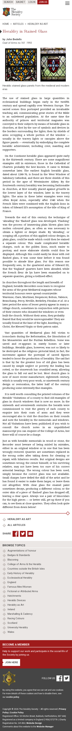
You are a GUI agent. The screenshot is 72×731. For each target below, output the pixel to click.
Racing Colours (16, 618)
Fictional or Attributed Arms (23, 591)
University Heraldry (18, 627)
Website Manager (45, 726)
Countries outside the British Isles (26, 568)
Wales (11, 631)
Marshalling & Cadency (20, 613)
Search (8, 2)
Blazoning (13, 559)
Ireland (11, 609)
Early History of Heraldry (21, 573)
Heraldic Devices (17, 600)
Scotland (12, 622)
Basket (20, 2)
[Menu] (67, 3)
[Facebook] (59, 678)
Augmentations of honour (22, 550)
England (12, 582)
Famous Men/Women (19, 586)
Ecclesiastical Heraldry (20, 577)
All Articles (16, 525)
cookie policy (12, 697)
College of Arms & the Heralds (24, 564)
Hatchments (14, 595)
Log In (31, 2)
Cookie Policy (16, 712)
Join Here (11, 662)
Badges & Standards (19, 555)
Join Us (43, 2)
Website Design (34, 723)
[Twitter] (66, 678)
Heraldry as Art (19, 519)
